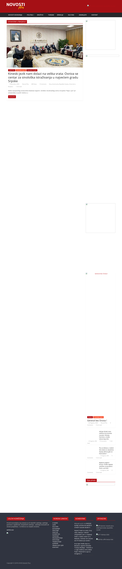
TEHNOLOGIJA (56, 542)
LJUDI (54, 525)
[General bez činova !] (100, 274)
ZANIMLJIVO (83, 15)
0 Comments (42, 84)
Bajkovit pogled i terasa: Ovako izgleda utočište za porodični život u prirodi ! (106, 465)
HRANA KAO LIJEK (58, 545)
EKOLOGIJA (55, 540)
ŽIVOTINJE (55, 530)
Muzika (90, 417)
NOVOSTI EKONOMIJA (15, 15)
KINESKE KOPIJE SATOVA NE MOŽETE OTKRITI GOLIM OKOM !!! (83, 525)
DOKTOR (55, 532)
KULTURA (71, 15)
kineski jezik (55, 84)
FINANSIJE (55, 536)
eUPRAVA (55, 543)
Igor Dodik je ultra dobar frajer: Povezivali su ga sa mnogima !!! (83, 552)
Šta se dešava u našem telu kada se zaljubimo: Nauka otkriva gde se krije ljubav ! (106, 450)
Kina (50, 84)
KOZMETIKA (56, 534)
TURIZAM (51, 15)
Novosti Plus (25, 84)
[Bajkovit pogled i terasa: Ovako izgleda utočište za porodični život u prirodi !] (92, 462)
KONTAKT (95, 15)
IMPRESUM (10, 530)
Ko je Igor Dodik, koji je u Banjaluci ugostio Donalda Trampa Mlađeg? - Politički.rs (83, 546)
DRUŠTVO (40, 15)
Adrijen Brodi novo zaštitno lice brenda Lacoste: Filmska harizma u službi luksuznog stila (105, 435)
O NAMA (55, 523)
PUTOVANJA (56, 528)
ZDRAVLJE (60, 15)
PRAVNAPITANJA (57, 538)
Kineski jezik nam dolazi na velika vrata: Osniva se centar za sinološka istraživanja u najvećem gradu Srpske (43, 77)
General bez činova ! (97, 420)
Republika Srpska (31, 70)
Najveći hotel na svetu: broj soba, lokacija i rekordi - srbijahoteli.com (83, 532)
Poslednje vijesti (21, 70)
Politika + (30, 15)
